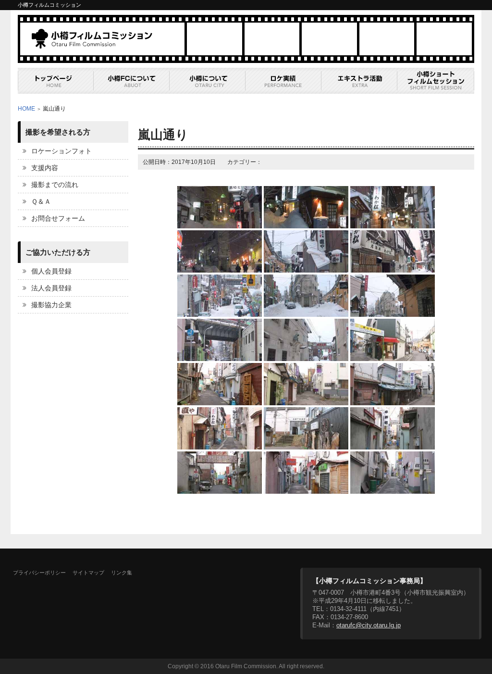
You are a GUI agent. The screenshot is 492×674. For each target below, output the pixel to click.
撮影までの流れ (54, 184)
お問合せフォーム (58, 218)
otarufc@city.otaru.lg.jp (368, 625)
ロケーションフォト (61, 151)
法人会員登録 (51, 288)
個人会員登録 (51, 271)
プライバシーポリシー (39, 572)
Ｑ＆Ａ (41, 201)
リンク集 (121, 572)
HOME (26, 108)
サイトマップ (88, 572)
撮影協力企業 (51, 305)
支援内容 (44, 168)
